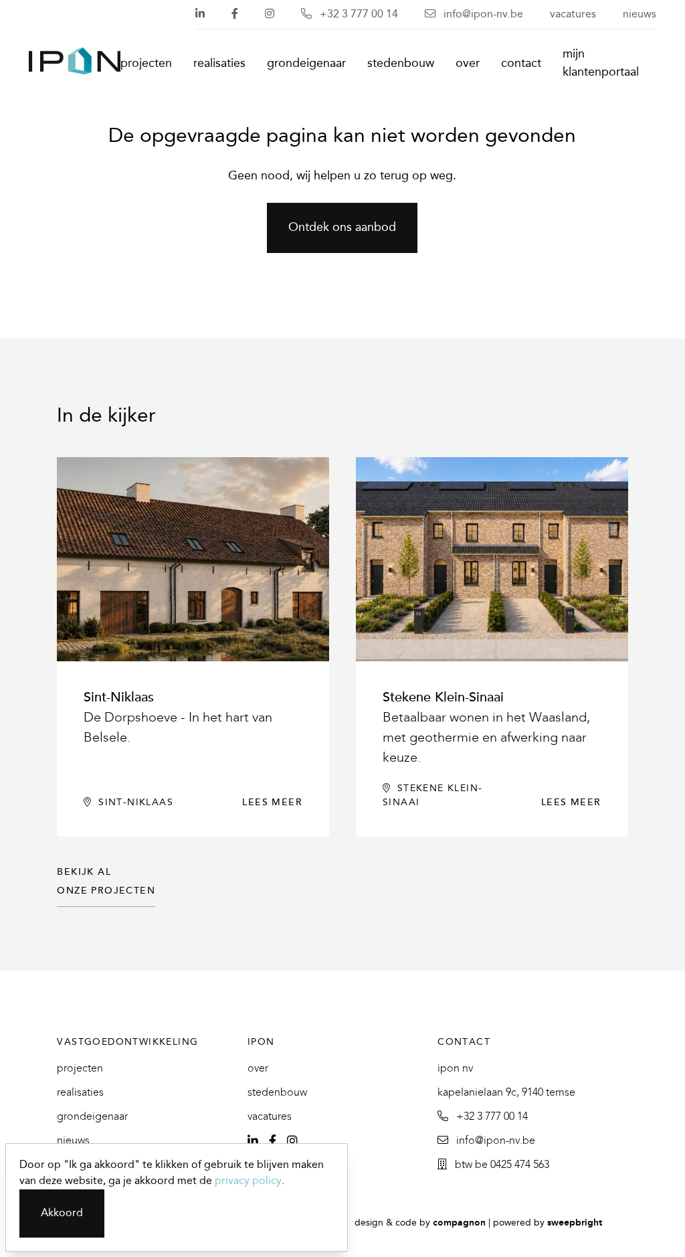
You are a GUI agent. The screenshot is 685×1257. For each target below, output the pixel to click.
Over (468, 64)
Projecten (146, 64)
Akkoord (62, 1213)
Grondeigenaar (306, 64)
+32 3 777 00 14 (357, 14)
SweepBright (574, 1223)
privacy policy (248, 1181)
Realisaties (219, 64)
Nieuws (639, 14)
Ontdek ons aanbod (342, 228)
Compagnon (459, 1223)
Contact (521, 64)
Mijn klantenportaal (601, 63)
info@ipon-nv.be (482, 14)
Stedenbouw (400, 64)
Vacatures (573, 14)
